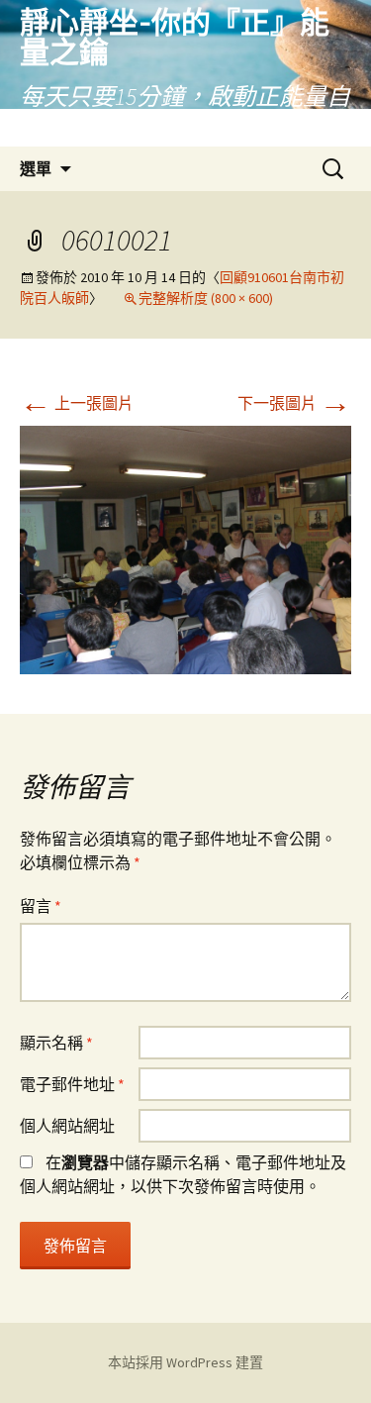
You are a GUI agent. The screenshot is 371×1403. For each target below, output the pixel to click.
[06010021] (185, 548)
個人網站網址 (67, 1126)
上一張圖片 (77, 403)
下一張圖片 (294, 403)
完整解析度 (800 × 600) (206, 298)
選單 (35, 168)
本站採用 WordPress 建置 (185, 1362)
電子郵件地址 (72, 1084)
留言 (40, 906)
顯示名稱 (56, 1042)
